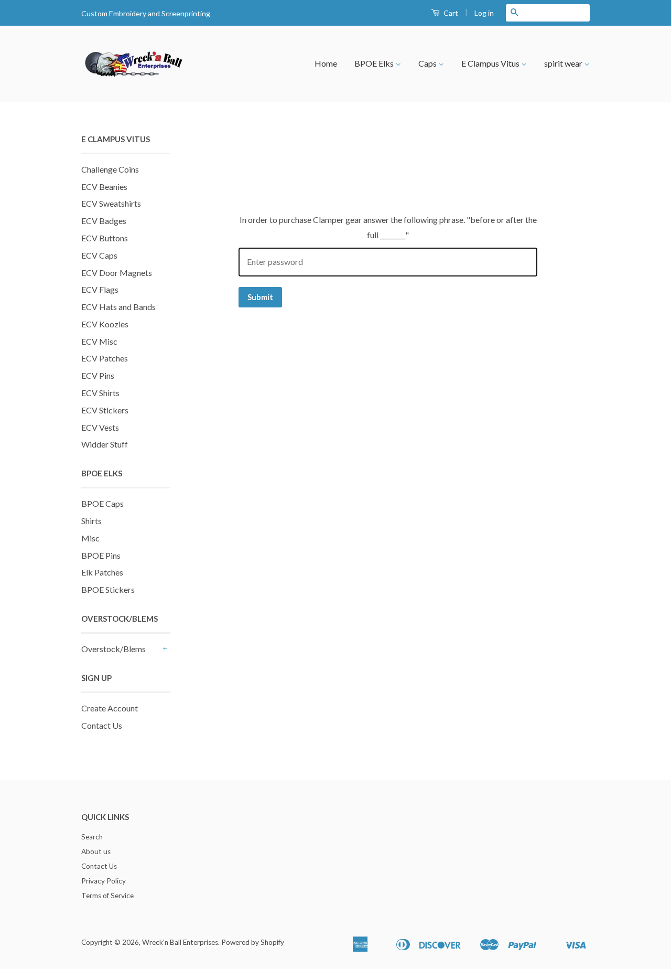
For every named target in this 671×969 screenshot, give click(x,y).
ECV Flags (99, 289)
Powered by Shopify (252, 942)
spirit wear (564, 63)
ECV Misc (99, 341)
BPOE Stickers (108, 589)
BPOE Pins (101, 555)
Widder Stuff (104, 444)
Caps (428, 63)
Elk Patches (102, 572)
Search (92, 837)
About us (96, 851)
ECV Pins (97, 375)
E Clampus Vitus (491, 63)
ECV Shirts (100, 393)
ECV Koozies (104, 324)
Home (326, 63)
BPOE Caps (102, 503)
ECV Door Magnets (116, 273)
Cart (450, 12)
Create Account (109, 708)
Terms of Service (107, 895)
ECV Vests (100, 427)
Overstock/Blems (113, 649)
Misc (90, 538)
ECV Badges (103, 221)
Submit (260, 297)
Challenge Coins (110, 169)
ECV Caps (99, 255)
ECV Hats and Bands (118, 307)
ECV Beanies (104, 186)
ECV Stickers (104, 410)
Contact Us (101, 725)
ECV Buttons (104, 238)
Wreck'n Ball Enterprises (180, 942)
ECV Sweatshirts (111, 203)
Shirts (91, 521)
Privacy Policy (103, 881)
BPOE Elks (374, 63)
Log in (484, 12)
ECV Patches (104, 358)
